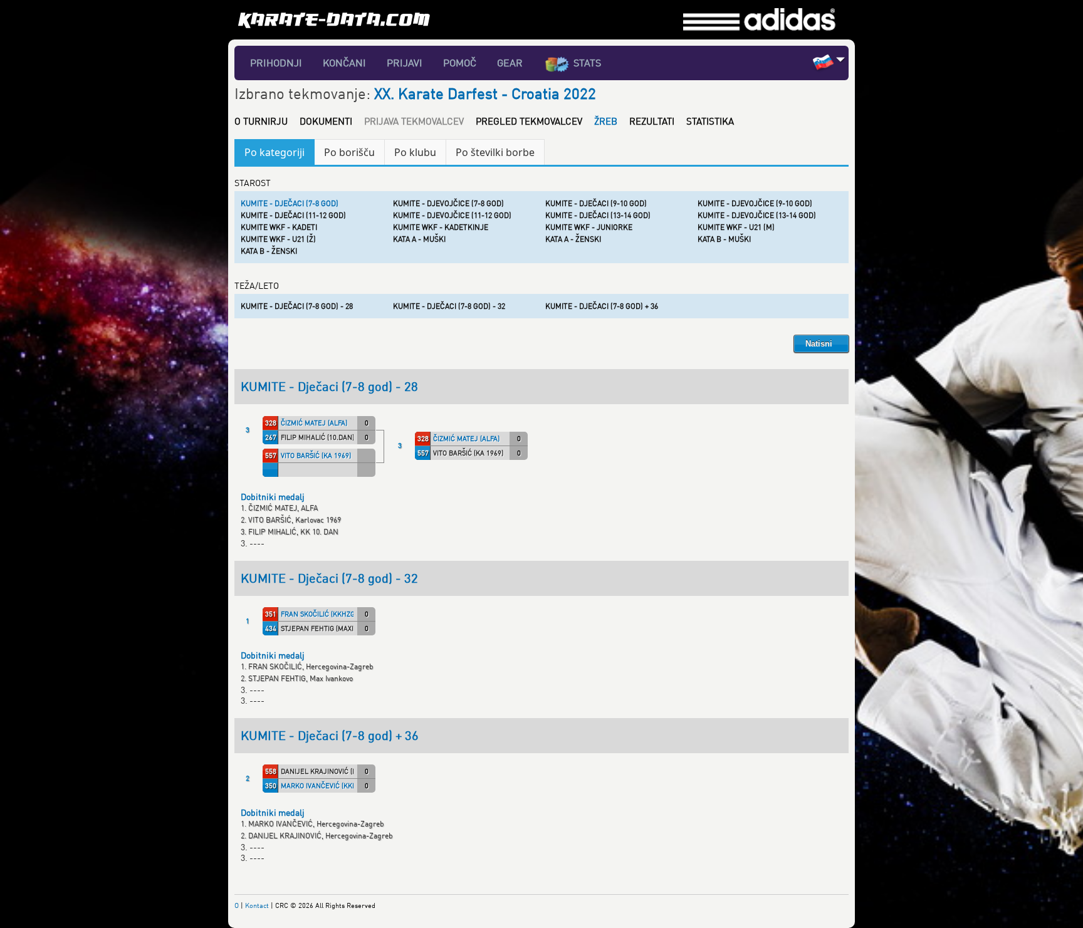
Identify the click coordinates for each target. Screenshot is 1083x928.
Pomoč (459, 62)
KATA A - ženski (573, 239)
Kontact (257, 905)
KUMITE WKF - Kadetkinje (440, 227)
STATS (587, 62)
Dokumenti (326, 121)
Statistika (710, 121)
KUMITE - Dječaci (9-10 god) (596, 203)
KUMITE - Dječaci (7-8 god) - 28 (297, 306)
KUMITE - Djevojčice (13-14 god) (757, 215)
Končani (344, 62)
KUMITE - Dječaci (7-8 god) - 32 (449, 306)
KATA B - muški (724, 239)
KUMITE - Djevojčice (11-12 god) (452, 215)
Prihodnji (276, 62)
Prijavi (404, 62)
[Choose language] (840, 59)
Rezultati (651, 121)
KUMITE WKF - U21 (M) (736, 227)
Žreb (605, 121)
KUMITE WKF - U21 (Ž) (278, 239)
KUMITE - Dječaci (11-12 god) (293, 215)
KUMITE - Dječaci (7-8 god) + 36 (601, 306)
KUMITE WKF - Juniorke (588, 227)
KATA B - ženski (269, 251)
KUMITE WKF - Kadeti (279, 227)
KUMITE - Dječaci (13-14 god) (598, 215)
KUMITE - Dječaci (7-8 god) (289, 203)
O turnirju (261, 121)
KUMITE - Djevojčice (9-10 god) (755, 203)
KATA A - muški (419, 239)
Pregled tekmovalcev (529, 121)
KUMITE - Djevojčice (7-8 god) (448, 203)
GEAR (510, 62)
